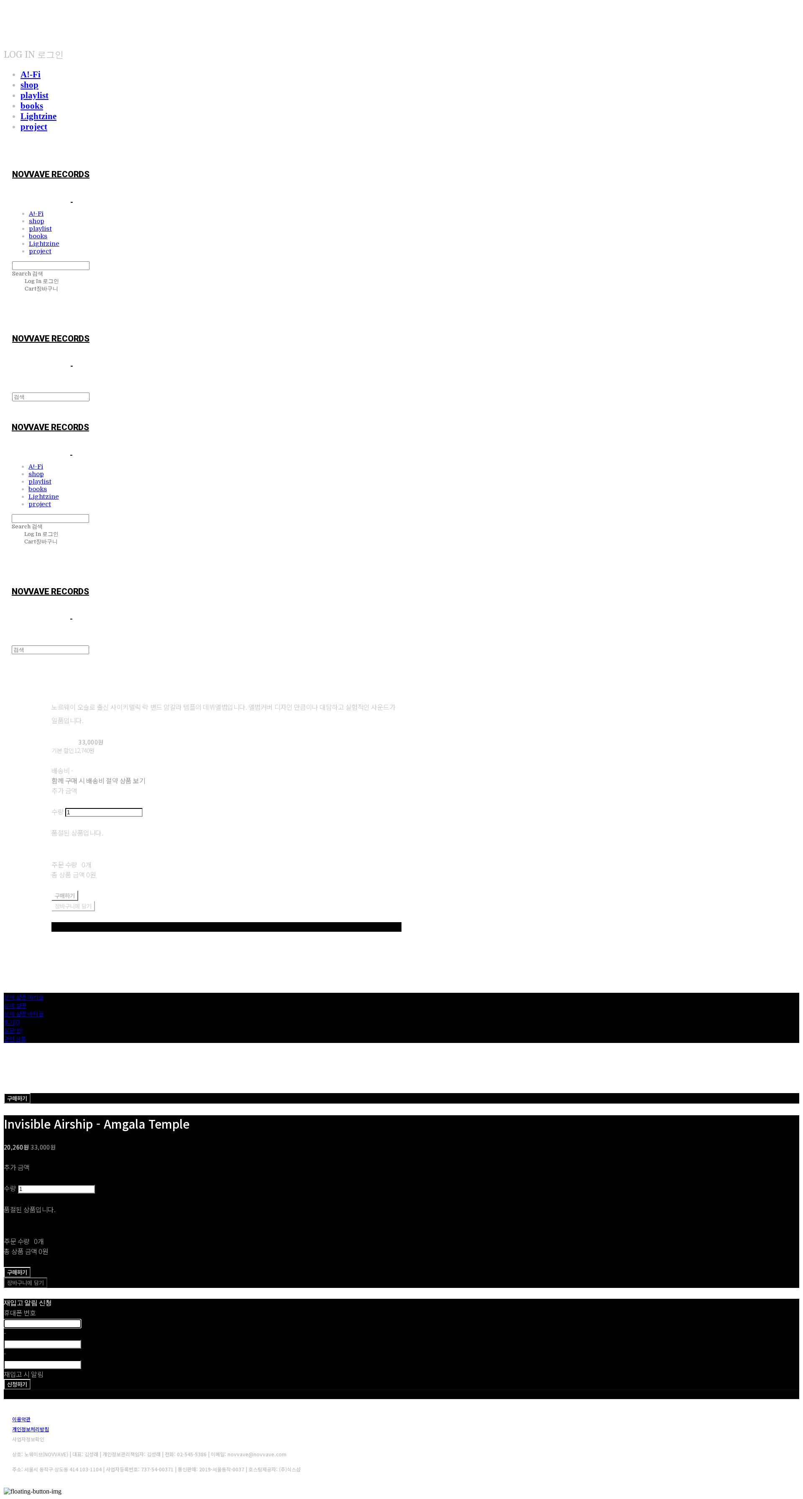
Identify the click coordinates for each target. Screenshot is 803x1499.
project (33, 127)
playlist (34, 95)
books (31, 106)
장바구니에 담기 (25, 1283)
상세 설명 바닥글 (23, 1014)
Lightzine (38, 116)
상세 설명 (15, 1005)
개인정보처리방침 (30, 1429)
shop (29, 85)
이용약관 (21, 1419)
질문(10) (13, 1030)
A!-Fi (30, 74)
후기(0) (12, 1022)
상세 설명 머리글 (23, 997)
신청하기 (17, 1384)
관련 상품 (15, 1039)
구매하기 (17, 1098)
